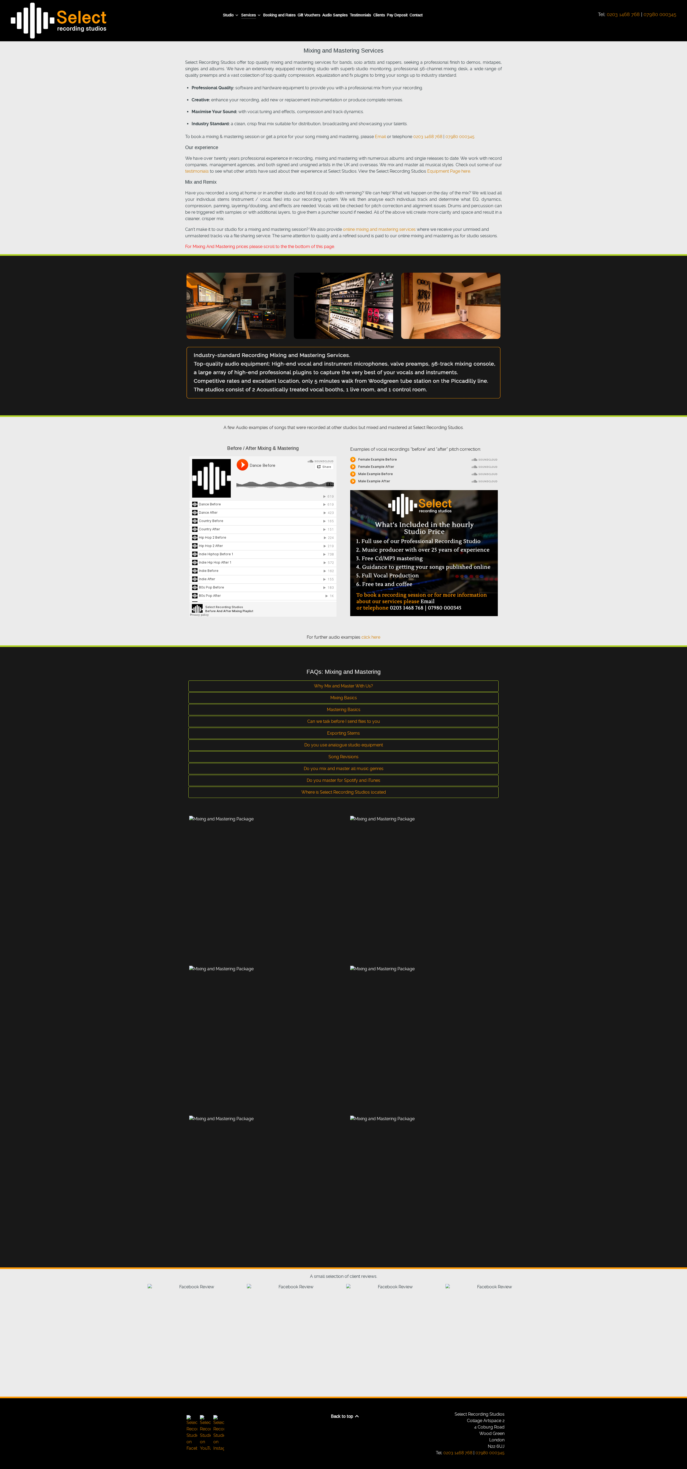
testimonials (197, 171)
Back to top (342, 1416)
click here (370, 637)
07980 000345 (660, 14)
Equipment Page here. (449, 171)
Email (380, 136)
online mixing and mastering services (379, 229)
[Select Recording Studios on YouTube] (204, 1433)
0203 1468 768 (623, 14)
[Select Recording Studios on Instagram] (218, 1433)
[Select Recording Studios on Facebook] (192, 1433)
